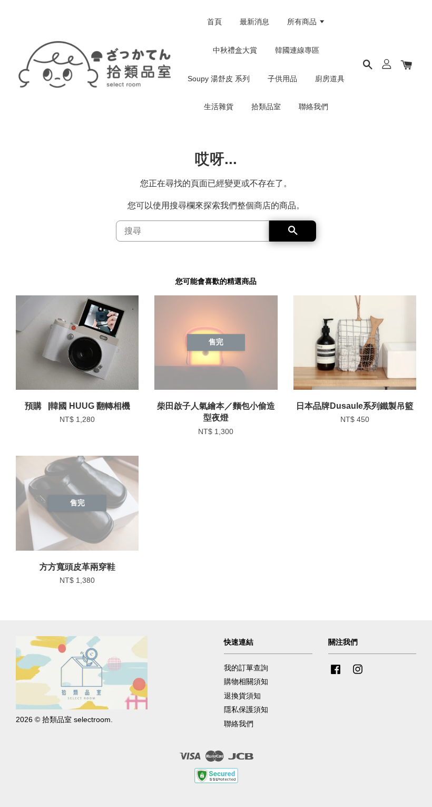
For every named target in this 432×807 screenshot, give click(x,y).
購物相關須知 (246, 682)
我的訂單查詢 (246, 668)
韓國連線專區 (297, 50)
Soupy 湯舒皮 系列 (219, 78)
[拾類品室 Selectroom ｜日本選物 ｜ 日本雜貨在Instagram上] (357, 674)
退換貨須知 (242, 696)
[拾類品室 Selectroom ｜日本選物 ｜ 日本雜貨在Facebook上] (335, 674)
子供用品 (282, 78)
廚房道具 (330, 78)
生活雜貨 (218, 106)
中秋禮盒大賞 (235, 50)
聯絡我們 (313, 106)
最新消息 (254, 21)
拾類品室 (266, 106)
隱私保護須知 (246, 710)
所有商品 (303, 21)
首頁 (214, 21)
